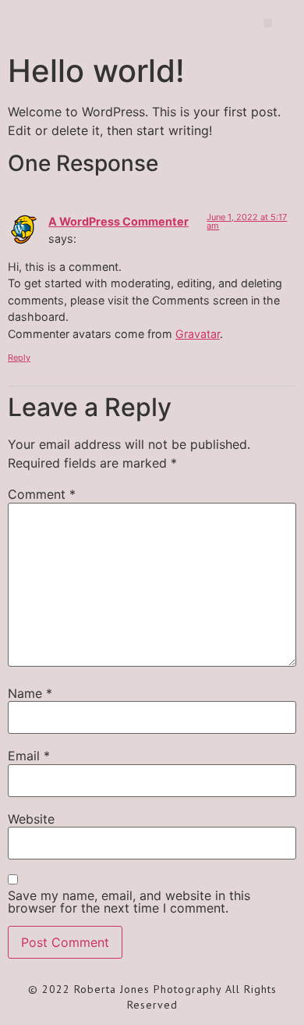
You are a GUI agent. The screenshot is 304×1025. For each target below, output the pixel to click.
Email (29, 755)
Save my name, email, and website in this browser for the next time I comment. (129, 901)
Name (30, 693)
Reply (19, 357)
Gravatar (197, 333)
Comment (42, 494)
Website (31, 819)
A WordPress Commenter (118, 221)
